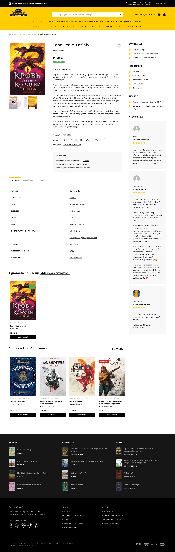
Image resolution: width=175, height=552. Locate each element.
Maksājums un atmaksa (72, 523)
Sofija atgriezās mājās (79, 473)
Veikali (65, 507)
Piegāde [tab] (40, 180)
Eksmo (86, 161)
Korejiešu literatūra (67, 140)
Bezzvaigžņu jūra (17, 401)
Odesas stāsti (129, 473)
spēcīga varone (98, 140)
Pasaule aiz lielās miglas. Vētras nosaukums (89, 461)
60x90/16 (74, 244)
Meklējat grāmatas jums (112, 515)
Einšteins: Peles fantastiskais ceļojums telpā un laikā (89, 449)
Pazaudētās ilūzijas (132, 485)
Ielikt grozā (23, 337)
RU (157, 3)
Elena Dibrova (76, 257)
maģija (80, 140)
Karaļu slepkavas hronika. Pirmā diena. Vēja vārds (110, 402)
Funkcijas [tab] (15, 180)
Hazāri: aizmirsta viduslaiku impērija (32, 473)
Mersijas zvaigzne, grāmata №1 (83, 238)
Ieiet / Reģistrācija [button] (145, 15)
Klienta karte (107, 511)
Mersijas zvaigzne (84, 168)
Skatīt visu (117, 349)
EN (165, 3)
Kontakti (66, 511)
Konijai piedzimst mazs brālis (29, 485)
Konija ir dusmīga (24, 450)
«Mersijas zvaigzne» (55, 273)
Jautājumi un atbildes (111, 519)
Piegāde (66, 519)
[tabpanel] (67, 224)
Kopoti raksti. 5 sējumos (27, 461)
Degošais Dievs (76, 401)
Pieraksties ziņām (70, 527)
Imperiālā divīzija (77, 485)
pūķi (87, 140)
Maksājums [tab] (28, 180)
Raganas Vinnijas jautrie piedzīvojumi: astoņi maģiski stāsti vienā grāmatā (142, 461)
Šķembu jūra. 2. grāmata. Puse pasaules (51, 402)
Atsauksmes (107, 507)
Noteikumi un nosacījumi (73, 515)
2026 (72, 251)
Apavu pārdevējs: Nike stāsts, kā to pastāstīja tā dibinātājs (138, 449)
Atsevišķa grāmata (110, 523)
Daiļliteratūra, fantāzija (72, 145)
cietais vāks (75, 211)
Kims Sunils (58, 50)
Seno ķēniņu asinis (18, 326)
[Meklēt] (120, 14)
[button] (164, 14)
